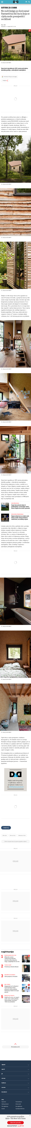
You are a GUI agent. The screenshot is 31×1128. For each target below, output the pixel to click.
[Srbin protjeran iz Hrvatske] (26, 978)
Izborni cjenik (18, 1104)
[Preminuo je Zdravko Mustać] (26, 968)
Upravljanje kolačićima (20, 1108)
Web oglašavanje (5, 1106)
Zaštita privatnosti (5, 1104)
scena (3, 1087)
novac (3, 1078)
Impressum (4, 1101)
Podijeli (4, 80)
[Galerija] (15, 45)
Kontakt (3, 1108)
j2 (2, 1073)
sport (3, 1069)
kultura (4, 1082)
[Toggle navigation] (2, 2)
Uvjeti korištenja (19, 1101)
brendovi (4, 1092)
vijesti (3, 1064)
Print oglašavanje (19, 1106)
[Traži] (29, 2)
